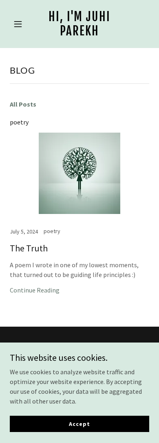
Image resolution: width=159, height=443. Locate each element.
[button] (20, 24)
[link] (79, 33)
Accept (79, 423)
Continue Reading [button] (35, 290)
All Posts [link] (23, 104)
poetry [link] (19, 122)
